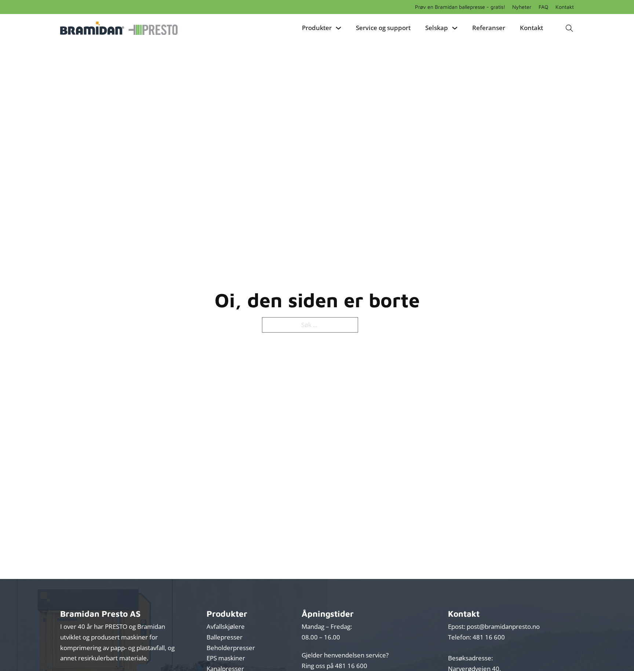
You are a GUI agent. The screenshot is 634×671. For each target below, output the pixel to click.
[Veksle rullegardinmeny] (338, 28)
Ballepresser (225, 637)
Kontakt (564, 7)
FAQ (543, 7)
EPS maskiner (226, 658)
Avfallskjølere (226, 626)
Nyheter (521, 7)
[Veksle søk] (569, 28)
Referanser (488, 27)
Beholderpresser (231, 648)
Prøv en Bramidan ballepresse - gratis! (460, 7)
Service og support (383, 27)
